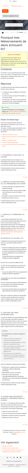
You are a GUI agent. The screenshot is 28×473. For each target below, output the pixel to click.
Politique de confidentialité (8, 464)
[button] (21, 24)
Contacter (5, 11)
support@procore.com (19, 432)
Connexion (17, 466)
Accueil (7, 32)
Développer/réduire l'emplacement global (25, 32)
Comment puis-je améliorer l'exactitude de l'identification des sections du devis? (13, 231)
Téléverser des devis (7, 446)
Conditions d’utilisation (20, 464)
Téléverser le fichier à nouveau (9, 134)
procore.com (6, 6)
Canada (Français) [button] (17, 6)
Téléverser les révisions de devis (10, 448)
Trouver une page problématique (10, 142)
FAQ (13, 32)
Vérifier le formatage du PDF (9, 140)
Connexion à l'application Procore (10, 16)
